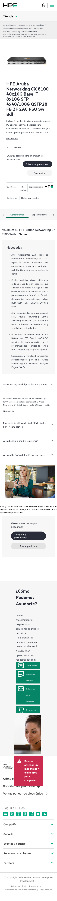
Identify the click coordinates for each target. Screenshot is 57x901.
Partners (8, 863)
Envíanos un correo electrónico (30, 695)
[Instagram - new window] (18, 814)
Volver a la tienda (9, 25)
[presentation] (53, 215)
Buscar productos (28, 545)
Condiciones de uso (33, 886)
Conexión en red (24, 25)
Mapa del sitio (46, 890)
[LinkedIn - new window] (5, 814)
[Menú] (52, 5)
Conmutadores (38, 25)
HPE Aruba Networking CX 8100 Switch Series (20, 31)
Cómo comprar (31, 709)
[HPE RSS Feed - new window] (44, 814)
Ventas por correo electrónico (23, 793)
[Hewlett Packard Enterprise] (10, 5)
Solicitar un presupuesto (37, 164)
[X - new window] (12, 814)
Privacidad (16, 886)
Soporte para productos (30, 677)
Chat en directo (31, 665)
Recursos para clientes (17, 853)
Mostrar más (12, 138)
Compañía (9, 824)
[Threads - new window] (25, 814)
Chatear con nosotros (30, 197)
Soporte (8, 834)
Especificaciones (36, 186)
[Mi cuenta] (43, 5)
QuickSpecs (11, 186)
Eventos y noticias (14, 843)
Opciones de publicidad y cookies (20, 890)
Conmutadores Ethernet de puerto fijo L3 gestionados (23, 28)
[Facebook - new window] (31, 814)
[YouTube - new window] (38, 814)
